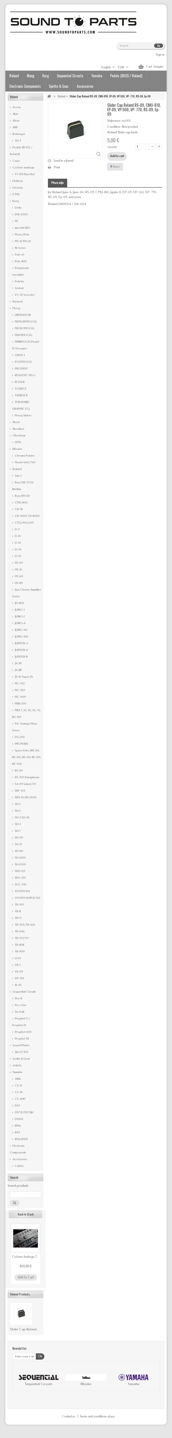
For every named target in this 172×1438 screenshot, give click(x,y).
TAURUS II (20, 395)
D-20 (17, 542)
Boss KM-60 (22, 495)
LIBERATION (22, 315)
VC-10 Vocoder (24, 294)
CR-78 (18, 509)
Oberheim (19, 435)
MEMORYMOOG (25, 321)
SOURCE (20, 388)
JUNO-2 (19, 616)
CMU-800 (21, 502)
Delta (18, 207)
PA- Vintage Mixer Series (24, 727)
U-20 (17, 958)
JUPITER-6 (21, 650)
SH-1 (17, 804)
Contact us (69, 1416)
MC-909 (20, 696)
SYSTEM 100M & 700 (27, 897)
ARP (15, 127)
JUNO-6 (20, 623)
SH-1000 (20, 857)
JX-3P (18, 663)
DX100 (18, 1119)
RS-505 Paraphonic (27, 777)
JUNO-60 (20, 629)
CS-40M (19, 1099)
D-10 (17, 536)
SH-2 (17, 810)
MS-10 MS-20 (22, 241)
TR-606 (19, 931)
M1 (16, 221)
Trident (19, 288)
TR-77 (18, 918)
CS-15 (18, 1085)
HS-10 (18, 569)
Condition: (114, 127)
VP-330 (19, 978)
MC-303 (19, 690)
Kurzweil (17, 301)
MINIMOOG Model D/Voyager (25, 345)
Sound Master (21, 1045)
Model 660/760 (24, 462)
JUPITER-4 (21, 643)
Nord (15, 422)
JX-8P (18, 670)
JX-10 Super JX (23, 676)
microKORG (22, 227)
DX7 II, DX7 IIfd (23, 1112)
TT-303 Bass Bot (24, 174)
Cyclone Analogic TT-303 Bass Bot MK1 (25, 1257)
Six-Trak (19, 1011)
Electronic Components (25, 86)
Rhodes (17, 449)
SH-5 (17, 824)
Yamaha (96, 75)
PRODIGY (21, 368)
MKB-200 (20, 703)
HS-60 (18, 576)
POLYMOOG (23, 361)
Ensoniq (17, 187)
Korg (45, 75)
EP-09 (18, 562)
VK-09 (18, 971)
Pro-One (20, 1005)
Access (16, 107)
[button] (20, 1380)
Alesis (15, 120)
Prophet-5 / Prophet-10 (21, 1022)
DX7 (17, 1105)
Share (116, 166)
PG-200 (19, 737)
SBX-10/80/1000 (25, 797)
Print (57, 167)
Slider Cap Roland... (24, 1329)
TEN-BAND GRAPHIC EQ (21, 405)
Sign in (160, 55)
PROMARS (21, 743)
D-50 (18, 549)
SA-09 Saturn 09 (25, 784)
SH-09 (18, 837)
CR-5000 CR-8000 (27, 516)
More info (57, 183)
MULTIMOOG (23, 335)
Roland (14, 75)
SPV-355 (20, 877)
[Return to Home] (49, 96)
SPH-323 (19, 871)
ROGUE (19, 382)
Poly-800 (20, 261)
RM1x (17, 1125)
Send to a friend (63, 161)
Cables (19, 1166)
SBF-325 (19, 790)
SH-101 (18, 851)
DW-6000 (21, 214)
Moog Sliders (23, 415)
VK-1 (17, 964)
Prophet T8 (21, 1038)
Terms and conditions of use (97, 1416)
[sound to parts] (73, 23)
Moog (30, 75)
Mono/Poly (21, 234)
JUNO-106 (21, 636)
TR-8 (17, 911)
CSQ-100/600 (24, 522)
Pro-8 (18, 998)
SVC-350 (20, 884)
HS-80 (18, 583)
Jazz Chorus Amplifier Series (26, 593)
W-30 (18, 985)
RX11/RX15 (21, 1139)
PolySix (19, 281)
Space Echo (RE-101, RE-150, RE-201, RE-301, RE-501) (26, 757)
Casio (16, 160)
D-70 (17, 556)
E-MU (15, 194)
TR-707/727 (21, 938)
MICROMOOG (24, 328)
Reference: (114, 121)
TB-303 (19, 904)
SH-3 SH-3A (21, 817)
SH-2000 (20, 864)
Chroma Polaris (24, 455)
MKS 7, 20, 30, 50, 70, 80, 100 (26, 714)
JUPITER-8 (21, 656)
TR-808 (19, 944)
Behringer (18, 134)
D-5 (17, 529)
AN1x (17, 1078)
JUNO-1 (19, 609)
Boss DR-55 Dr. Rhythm (23, 486)
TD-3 (17, 140)
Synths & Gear (59, 86)
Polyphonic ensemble (20, 271)
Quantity (112, 147)
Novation (18, 428)
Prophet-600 (23, 1031)
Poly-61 (19, 254)
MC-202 (19, 683)
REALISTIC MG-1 (24, 375)
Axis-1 (18, 475)
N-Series (20, 247)
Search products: (18, 1186)
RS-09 (18, 770)
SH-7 (17, 830)
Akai (15, 113)
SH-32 (18, 844)
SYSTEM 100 (22, 891)
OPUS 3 (19, 355)
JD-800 (19, 603)
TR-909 (19, 951)
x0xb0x (16, 1065)
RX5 (17, 1132)
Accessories (85, 86)
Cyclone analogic (23, 167)
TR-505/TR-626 (24, 924)
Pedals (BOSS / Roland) (126, 75)
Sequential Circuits (70, 75)
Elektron (17, 180)
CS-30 (18, 1092)
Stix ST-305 (21, 1052)
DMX (17, 442)
